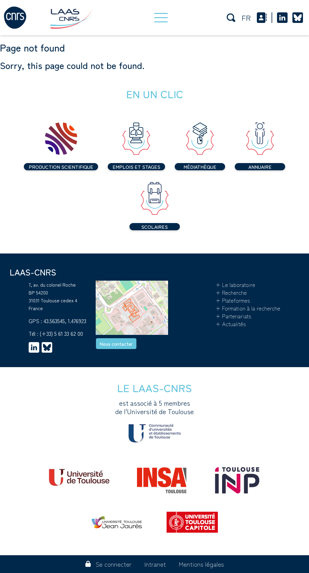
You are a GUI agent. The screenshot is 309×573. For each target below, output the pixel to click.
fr (246, 18)
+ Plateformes (232, 300)
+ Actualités (230, 324)
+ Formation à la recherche (247, 308)
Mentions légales (201, 564)
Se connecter (114, 564)
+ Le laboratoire (235, 284)
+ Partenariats (233, 316)
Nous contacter (116, 343)
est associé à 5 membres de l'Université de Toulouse (154, 407)
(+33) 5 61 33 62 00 (61, 333)
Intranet (155, 564)
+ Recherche (231, 292)
